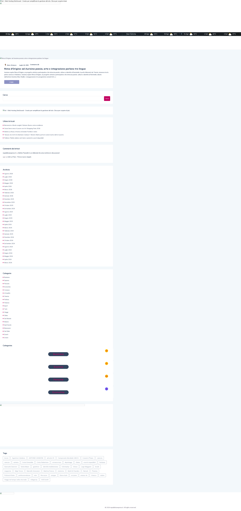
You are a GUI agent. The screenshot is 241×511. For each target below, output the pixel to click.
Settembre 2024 (9, 243)
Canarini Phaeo (88, 458)
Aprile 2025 (8, 224)
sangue (53, 475)
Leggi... (11, 82)
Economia (7, 287)
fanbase (102, 462)
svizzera (74, 475)
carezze (7, 462)
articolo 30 (50, 458)
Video (6, 315)
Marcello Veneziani (33, 471)
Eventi (6, 334)
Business (7, 277)
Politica (6, 299)
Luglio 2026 (8, 177)
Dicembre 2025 (9, 199)
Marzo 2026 (8, 189)
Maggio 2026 (8, 183)
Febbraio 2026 (9, 193)
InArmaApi (65, 467)
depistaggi (68, 462)
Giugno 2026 (8, 180)
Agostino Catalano (18, 458)
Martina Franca (48, 471)
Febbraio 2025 (9, 231)
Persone (6, 283)
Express (6, 280)
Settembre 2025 (9, 208)
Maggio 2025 (8, 221)
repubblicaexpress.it (9, 153)
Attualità (7, 293)
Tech (5, 309)
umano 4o (83, 475)
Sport (6, 306)
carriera (15, 462)
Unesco (93, 475)
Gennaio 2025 (8, 234)
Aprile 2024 (8, 259)
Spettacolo (7, 325)
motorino (61, 471)
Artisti (6, 338)
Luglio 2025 (8, 215)
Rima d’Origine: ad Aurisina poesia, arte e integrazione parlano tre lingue (45, 68)
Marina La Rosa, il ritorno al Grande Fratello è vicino (20, 132)
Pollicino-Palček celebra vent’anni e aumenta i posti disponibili (23, 138)
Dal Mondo (7, 318)
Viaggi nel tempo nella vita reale (15, 480)
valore (102, 475)
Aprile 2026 (8, 186)
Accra (6, 458)
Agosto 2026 (8, 174)
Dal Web (7, 331)
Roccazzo (44, 475)
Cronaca (7, 290)
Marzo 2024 (8, 263)
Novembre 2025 (9, 202)
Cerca (5, 95)
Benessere (7, 328)
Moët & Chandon (73, 471)
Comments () (34, 64)
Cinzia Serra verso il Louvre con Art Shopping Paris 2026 (22, 128)
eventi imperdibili (90, 462)
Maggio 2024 (8, 256)
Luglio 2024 (8, 250)
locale (97, 467)
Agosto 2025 (8, 212)
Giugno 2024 (8, 253)
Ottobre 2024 (8, 240)
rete (35, 475)
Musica (6, 322)
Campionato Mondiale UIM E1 (68, 458)
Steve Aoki (63, 475)
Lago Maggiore (86, 467)
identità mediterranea (50, 467)
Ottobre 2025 (8, 205)
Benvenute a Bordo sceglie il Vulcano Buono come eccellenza (23, 125)
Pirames (95, 471)
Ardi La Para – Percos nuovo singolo (19, 157)
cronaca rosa (56, 462)
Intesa (75, 467)
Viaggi (6, 312)
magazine (7, 471)
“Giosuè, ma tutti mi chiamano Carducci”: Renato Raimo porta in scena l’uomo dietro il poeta (34, 135)
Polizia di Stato (9, 475)
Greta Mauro (25, 467)
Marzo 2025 (8, 228)
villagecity (33, 480)
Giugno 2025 (8, 218)
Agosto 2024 (8, 247)
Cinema (6, 296)
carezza (99, 458)
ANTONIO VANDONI (36, 458)
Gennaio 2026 (8, 196)
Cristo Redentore (42, 462)
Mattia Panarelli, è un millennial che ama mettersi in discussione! (39, 153)
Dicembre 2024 (9, 237)
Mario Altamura (11, 65)
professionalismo (24, 475)
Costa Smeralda (27, 462)
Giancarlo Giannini (10, 467)
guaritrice (36, 467)
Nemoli (85, 471)
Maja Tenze (19, 471)
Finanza (6, 303)
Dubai (78, 462)
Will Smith (45, 480)
